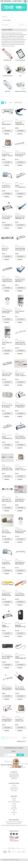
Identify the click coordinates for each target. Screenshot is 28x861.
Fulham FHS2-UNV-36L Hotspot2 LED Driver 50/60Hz (20, 250)
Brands (14, 803)
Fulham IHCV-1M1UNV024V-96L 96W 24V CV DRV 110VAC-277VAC (20, 125)
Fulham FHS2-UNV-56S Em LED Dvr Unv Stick (20, 344)
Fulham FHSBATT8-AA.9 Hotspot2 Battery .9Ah (7, 218)
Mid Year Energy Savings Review (14, 823)
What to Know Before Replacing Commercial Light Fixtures (14, 825)
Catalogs (14, 800)
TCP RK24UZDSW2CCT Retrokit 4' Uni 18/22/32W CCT (7, 125)
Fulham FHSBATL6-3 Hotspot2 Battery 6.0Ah (20, 438)
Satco (16, 308)
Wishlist (14, 785)
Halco (3, 245)
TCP (3, 119)
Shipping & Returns (14, 788)
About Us (14, 798)
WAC (3, 653)
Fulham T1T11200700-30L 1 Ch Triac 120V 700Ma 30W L (20, 188)
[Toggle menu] (2, 2)
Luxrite (16, 590)
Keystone (17, 151)
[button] (14, 25)
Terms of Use (14, 812)
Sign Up (19, 1)
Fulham (16, 119)
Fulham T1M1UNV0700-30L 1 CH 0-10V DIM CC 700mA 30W (7, 439)
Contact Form (14, 778)
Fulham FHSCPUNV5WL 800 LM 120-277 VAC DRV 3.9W (20, 659)
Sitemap (17, 859)
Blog (14, 810)
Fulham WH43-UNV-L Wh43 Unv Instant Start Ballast (7, 281)
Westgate (17, 527)
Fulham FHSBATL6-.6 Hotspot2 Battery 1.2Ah (7, 628)
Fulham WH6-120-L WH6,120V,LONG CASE (20, 564)
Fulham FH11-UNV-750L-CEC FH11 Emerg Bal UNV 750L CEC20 (7, 376)
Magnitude (17, 213)
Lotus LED (4, 151)
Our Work (14, 805)
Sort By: (10, 102)
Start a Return (14, 790)
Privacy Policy (14, 808)
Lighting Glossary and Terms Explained (14, 821)
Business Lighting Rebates (14, 801)
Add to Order (7, 130)
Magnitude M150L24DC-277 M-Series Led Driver (20, 627)
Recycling (14, 807)
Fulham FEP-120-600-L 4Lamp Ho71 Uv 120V (7, 501)
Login (15, 1)
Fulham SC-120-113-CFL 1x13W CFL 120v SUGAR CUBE (20, 375)
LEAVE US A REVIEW (14, 840)
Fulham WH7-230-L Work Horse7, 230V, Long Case (7, 470)
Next (24, 737)
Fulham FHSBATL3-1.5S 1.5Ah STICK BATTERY (7, 689)
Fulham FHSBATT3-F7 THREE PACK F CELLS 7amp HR (20, 407)
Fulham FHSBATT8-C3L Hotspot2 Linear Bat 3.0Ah (7, 313)
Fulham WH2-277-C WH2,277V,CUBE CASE (20, 501)
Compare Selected (21, 741)
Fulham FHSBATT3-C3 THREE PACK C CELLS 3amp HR (7, 721)
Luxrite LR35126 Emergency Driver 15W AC (20, 595)
